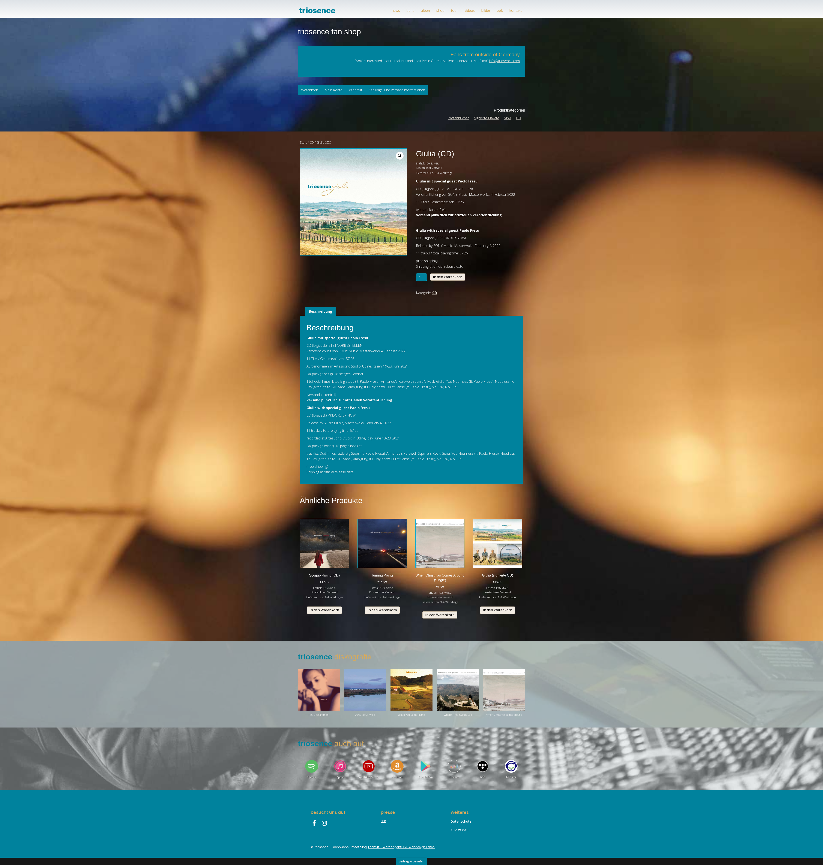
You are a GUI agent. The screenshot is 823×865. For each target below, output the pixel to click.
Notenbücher (458, 118)
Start (303, 142)
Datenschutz (461, 821)
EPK (383, 821)
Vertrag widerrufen (411, 861)
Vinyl (507, 118)
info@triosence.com (504, 60)
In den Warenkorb (447, 277)
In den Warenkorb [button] (324, 610)
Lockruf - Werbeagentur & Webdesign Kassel (401, 847)
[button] (400, 156)
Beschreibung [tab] (320, 311)
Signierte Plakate (486, 118)
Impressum (460, 829)
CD (518, 118)
